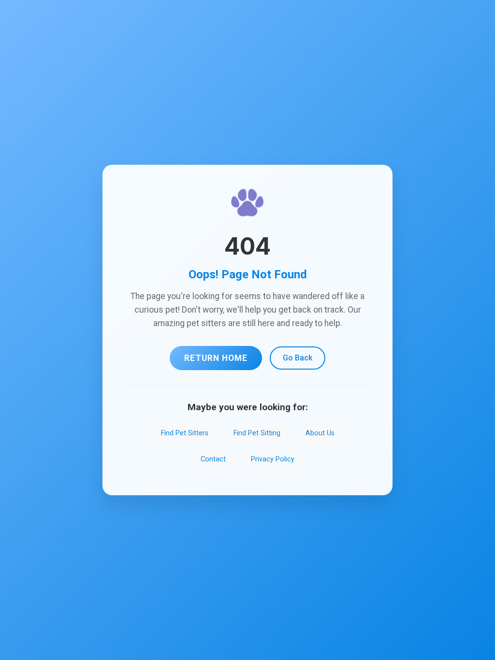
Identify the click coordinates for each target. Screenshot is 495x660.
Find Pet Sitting (256, 433)
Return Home (216, 358)
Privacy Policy (272, 459)
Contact (213, 459)
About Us (320, 433)
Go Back (297, 357)
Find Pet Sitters (184, 433)
